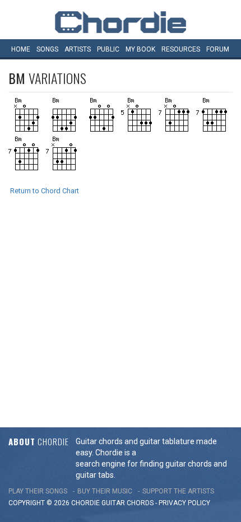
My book (140, 49)
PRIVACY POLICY (184, 503)
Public (108, 49)
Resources (180, 49)
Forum (217, 49)
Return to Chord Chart (44, 191)
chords (140, 503)
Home (20, 49)
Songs (47, 49)
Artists (77, 49)
